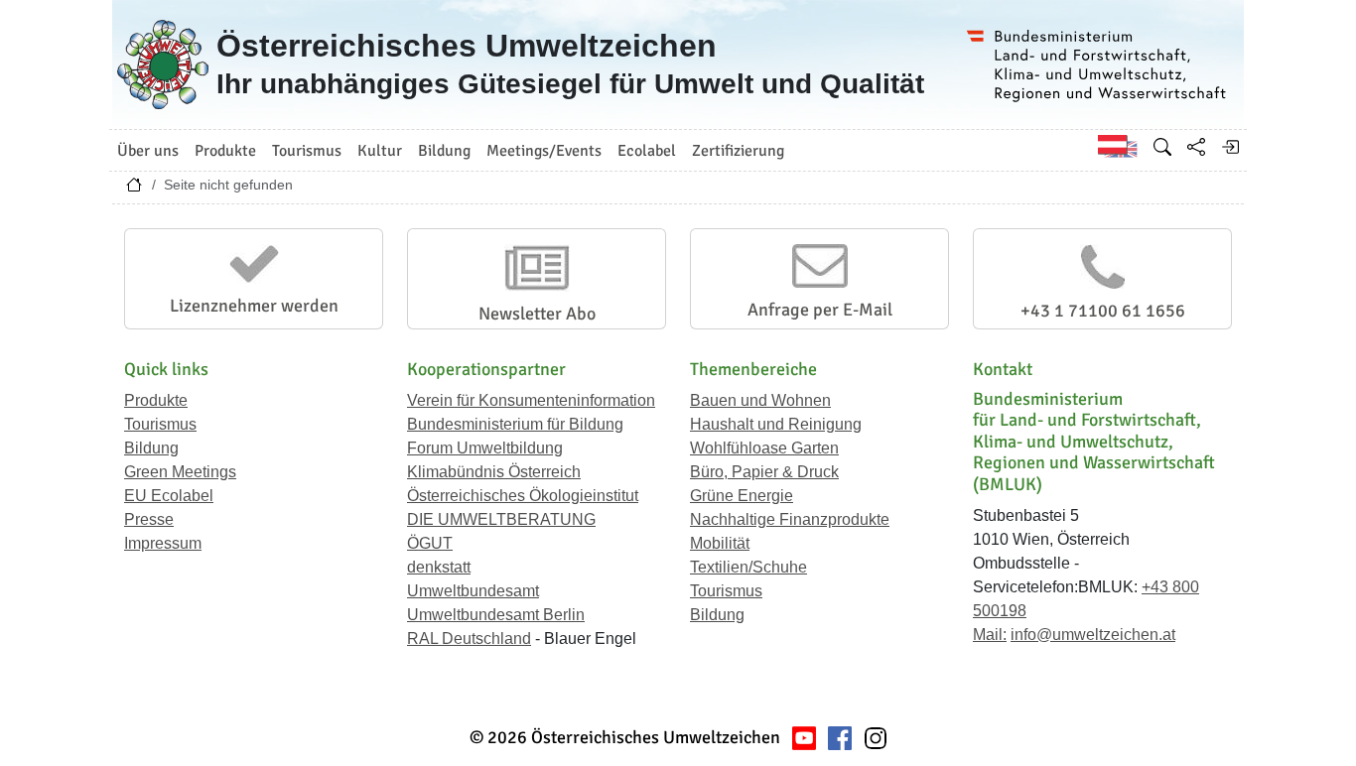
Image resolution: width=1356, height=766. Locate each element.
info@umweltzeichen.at (1093, 634)
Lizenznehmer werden (254, 306)
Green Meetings (180, 471)
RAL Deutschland (469, 638)
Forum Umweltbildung (485, 448)
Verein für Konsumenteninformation (531, 400)
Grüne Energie (741, 495)
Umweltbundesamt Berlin (496, 614)
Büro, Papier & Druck (764, 471)
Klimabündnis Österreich (494, 471)
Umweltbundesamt (473, 590)
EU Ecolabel (168, 495)
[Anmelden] (1230, 147)
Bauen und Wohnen (760, 400)
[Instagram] (875, 737)
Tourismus (160, 424)
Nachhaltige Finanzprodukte (789, 519)
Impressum (163, 543)
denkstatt (439, 567)
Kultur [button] (379, 151)
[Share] (1196, 147)
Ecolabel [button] (646, 151)
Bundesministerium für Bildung (515, 424)
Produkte (156, 400)
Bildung (151, 448)
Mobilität (719, 543)
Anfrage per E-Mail (819, 309)
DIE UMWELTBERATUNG (501, 519)
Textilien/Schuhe (748, 567)
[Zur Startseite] (134, 189)
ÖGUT (430, 543)
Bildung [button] (444, 151)
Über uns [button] (148, 151)
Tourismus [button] (306, 151)
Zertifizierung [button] (738, 151)
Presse (149, 519)
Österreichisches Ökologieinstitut (522, 495)
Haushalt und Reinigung (776, 424)
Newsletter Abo (537, 313)
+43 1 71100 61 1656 (1102, 310)
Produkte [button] (225, 151)
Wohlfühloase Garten (764, 448)
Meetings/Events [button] (544, 151)
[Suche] (1162, 147)
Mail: (990, 634)
